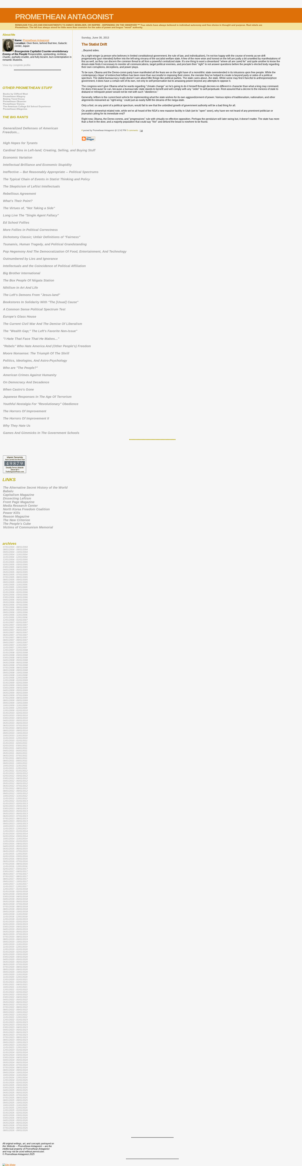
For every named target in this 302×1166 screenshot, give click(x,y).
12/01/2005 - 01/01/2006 (15, 589)
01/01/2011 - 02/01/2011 (15, 743)
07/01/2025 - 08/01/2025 (15, 1097)
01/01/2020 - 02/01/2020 (15, 952)
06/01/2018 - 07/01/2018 (15, 904)
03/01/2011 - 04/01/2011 (15, 748)
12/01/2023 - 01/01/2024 (15, 1050)
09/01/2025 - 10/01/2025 (15, 1102)
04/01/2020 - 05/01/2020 (15, 959)
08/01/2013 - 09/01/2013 (15, 821)
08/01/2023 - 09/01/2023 (15, 1040)
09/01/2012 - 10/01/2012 (15, 793)
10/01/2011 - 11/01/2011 (15, 765)
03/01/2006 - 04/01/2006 (15, 597)
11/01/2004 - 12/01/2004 (15, 557)
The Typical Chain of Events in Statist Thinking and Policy (46, 179)
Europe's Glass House (19, 316)
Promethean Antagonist (36, 40)
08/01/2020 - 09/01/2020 (15, 969)
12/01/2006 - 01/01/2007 (15, 620)
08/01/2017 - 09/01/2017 (15, 879)
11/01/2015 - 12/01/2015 (15, 853)
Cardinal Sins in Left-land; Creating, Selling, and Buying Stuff (49, 150)
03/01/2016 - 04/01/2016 (15, 858)
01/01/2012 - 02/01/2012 (15, 773)
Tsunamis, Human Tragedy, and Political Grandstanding (45, 244)
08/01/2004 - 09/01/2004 (15, 549)
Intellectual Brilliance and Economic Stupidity (37, 164)
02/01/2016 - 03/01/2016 (15, 856)
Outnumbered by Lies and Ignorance (30, 258)
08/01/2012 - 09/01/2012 (15, 791)
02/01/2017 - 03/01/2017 (15, 869)
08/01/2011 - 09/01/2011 (15, 760)
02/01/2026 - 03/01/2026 (15, 1115)
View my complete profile (17, 65)
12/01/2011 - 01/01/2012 (15, 770)
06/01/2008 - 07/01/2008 (15, 665)
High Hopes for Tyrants (20, 143)
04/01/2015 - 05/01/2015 (15, 846)
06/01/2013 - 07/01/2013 (15, 816)
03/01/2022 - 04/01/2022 (15, 997)
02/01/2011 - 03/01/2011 (15, 745)
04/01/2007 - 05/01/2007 (15, 630)
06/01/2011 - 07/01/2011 (15, 755)
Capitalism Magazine (18, 494)
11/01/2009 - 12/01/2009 (15, 708)
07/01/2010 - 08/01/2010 (15, 728)
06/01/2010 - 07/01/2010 (15, 725)
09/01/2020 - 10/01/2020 (15, 972)
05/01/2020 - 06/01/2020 (15, 962)
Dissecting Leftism (17, 498)
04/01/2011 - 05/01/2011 (15, 750)
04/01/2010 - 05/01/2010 (15, 720)
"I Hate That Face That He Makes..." (31, 339)
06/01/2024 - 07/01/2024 (15, 1065)
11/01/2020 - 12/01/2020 (15, 977)
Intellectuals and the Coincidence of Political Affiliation (44, 266)
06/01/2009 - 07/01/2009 (15, 695)
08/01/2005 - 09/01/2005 (15, 579)
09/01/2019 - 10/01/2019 (15, 941)
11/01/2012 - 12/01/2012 (15, 798)
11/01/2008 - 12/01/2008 (15, 677)
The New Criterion (16, 520)
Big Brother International (21, 273)
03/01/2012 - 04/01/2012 (15, 778)
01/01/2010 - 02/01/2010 (15, 713)
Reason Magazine (16, 516)
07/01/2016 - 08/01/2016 (15, 864)
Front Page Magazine (18, 502)
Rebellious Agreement (19, 193)
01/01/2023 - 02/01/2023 (15, 1022)
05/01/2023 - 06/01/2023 (15, 1032)
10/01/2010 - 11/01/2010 (15, 735)
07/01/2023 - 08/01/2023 (15, 1037)
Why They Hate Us (16, 425)
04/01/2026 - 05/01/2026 (15, 1120)
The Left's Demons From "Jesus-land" (31, 295)
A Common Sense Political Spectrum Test (34, 309)
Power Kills (11, 513)
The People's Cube (17, 523)
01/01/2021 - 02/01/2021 (15, 982)
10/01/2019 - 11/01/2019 (15, 944)
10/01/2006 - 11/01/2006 (15, 615)
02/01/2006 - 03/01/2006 (15, 594)
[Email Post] (141, 130)
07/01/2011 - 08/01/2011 (15, 758)
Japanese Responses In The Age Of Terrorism (37, 396)
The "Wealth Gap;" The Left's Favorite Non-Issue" (40, 331)
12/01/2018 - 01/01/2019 (15, 919)
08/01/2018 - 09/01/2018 (15, 909)
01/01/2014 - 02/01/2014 (15, 833)
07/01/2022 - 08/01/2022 (15, 1007)
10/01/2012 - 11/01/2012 (15, 796)
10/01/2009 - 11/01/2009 (15, 705)
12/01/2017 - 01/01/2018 (15, 889)
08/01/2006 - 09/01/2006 (15, 610)
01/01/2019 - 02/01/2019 (15, 921)
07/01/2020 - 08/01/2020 (15, 967)
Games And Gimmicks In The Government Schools (41, 433)
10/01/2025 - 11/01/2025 (15, 1105)
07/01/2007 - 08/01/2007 (15, 637)
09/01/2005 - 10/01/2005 (15, 582)
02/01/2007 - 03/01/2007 (15, 625)
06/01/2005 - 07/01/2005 (15, 574)
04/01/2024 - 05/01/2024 (15, 1060)
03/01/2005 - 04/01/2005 (15, 567)
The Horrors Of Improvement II (26, 418)
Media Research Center (20, 505)
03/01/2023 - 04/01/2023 (15, 1027)
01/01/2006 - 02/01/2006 (15, 592)
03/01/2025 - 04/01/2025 (15, 1087)
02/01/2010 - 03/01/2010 (15, 715)
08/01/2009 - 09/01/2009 (15, 700)
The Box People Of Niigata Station (28, 280)
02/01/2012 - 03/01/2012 (15, 776)
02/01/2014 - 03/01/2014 (15, 836)
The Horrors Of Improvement (24, 411)
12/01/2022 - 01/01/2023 (15, 1019)
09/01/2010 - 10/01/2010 (15, 733)
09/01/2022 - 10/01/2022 (15, 1012)
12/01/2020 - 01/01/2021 (15, 979)
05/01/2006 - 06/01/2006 (15, 602)
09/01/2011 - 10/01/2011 (15, 763)
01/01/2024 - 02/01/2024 (15, 1052)
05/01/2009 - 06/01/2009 (15, 693)
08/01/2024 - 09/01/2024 (15, 1070)
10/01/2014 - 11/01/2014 (15, 838)
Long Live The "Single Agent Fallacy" (31, 215)
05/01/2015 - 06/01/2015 (15, 848)
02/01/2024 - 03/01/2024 (15, 1055)
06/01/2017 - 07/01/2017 (15, 874)
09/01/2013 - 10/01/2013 (15, 823)
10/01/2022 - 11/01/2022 (15, 1014)
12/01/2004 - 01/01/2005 (15, 559)
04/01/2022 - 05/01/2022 (15, 999)
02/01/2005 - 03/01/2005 (15, 564)
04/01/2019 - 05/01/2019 (15, 929)
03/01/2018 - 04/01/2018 (15, 896)
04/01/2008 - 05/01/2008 (15, 660)
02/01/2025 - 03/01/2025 (15, 1085)
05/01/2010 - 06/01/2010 (15, 723)
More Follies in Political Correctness (30, 230)
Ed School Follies (16, 222)
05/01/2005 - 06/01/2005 (15, 572)
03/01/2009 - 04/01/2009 (15, 687)
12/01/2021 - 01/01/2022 (15, 989)
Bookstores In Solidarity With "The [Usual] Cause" (40, 302)
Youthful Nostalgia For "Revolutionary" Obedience (40, 404)
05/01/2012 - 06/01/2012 (15, 783)
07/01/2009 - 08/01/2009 (15, 698)
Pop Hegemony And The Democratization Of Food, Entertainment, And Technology (64, 251)
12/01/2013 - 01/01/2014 (15, 831)
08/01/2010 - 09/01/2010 (15, 730)
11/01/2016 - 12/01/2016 (15, 866)
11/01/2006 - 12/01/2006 (15, 617)
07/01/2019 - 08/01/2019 (15, 936)
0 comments (132, 130)
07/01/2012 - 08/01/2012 (15, 788)
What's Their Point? (18, 201)
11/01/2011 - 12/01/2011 (15, 768)
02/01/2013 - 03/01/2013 (15, 806)
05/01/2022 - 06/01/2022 (15, 1002)
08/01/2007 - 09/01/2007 (15, 640)
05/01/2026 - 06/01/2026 (15, 1123)
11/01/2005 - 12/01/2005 (15, 587)
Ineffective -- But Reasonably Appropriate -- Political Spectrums (50, 172)
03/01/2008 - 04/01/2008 (15, 657)
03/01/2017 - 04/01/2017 (15, 871)
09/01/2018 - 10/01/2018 (15, 911)
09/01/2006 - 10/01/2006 (15, 612)
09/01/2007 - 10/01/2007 (15, 642)
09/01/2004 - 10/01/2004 (15, 552)
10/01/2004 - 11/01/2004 (15, 554)
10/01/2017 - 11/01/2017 (15, 884)
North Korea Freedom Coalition (26, 509)
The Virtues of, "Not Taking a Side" (29, 208)
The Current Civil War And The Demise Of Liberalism (42, 323)
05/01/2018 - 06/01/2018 (15, 901)
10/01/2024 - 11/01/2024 (15, 1075)
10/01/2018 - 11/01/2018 (15, 914)
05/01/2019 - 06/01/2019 (15, 931)
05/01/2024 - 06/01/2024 (15, 1062)
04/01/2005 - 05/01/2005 (15, 569)
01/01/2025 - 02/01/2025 (15, 1082)
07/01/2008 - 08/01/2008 (15, 667)
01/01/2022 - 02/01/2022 (15, 992)
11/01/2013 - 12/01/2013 (15, 828)
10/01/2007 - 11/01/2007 (15, 645)
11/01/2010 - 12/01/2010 (15, 738)
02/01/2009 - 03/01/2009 (15, 685)
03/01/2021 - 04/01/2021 (15, 984)
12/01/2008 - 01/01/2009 (15, 680)
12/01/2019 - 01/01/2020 (15, 949)
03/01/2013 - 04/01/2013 (15, 808)
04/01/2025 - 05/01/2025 (15, 1090)
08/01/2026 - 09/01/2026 (15, 1130)
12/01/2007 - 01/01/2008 (15, 650)
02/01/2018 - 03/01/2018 (15, 894)
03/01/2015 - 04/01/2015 (15, 843)
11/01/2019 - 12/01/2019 (15, 946)
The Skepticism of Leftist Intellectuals (31, 186)
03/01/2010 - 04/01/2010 (15, 718)
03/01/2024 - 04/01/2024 (15, 1057)
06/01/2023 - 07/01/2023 (15, 1035)
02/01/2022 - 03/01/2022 (15, 994)
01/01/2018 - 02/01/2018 (15, 891)
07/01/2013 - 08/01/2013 (15, 818)
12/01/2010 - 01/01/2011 (15, 740)
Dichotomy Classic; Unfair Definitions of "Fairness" (41, 237)
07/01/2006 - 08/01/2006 (15, 607)
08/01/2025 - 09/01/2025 (15, 1100)
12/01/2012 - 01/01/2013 (15, 801)
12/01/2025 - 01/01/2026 (15, 1110)
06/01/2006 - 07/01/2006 (15, 605)
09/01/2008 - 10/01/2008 (15, 672)
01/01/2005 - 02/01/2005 (15, 562)
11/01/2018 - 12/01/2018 (15, 916)
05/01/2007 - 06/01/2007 (15, 632)
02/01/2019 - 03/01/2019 (15, 924)
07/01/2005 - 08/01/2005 (15, 577)
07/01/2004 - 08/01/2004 (15, 547)
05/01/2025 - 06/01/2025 (15, 1092)
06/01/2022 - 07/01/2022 (15, 1004)
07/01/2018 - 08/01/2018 (15, 906)
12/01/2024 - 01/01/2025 (15, 1080)
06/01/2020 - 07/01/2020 (15, 964)
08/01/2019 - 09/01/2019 (15, 939)
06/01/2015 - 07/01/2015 (15, 851)
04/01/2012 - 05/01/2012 (15, 781)
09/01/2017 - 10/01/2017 (15, 881)
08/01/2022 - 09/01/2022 (15, 1009)
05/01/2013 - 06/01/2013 (15, 813)
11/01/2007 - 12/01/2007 (15, 647)
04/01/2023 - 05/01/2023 (15, 1029)
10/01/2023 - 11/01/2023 (15, 1045)
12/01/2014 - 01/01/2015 (15, 841)
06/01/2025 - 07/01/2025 (15, 1095)
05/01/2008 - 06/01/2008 (15, 662)
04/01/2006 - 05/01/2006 (15, 599)
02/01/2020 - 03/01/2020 (15, 954)
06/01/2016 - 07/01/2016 (15, 861)
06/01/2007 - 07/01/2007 (15, 635)
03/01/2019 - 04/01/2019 (15, 926)
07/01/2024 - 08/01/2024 (15, 1067)
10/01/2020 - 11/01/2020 (15, 974)
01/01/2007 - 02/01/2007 (15, 622)
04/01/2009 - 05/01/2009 (15, 690)
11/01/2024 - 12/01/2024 (15, 1077)
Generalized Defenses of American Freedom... (30, 130)
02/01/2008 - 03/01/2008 (15, 655)
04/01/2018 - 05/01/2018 (15, 899)
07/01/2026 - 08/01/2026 (15, 1128)
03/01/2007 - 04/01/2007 (15, 627)
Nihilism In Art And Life (20, 287)
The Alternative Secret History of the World (35, 487)
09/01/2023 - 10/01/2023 (15, 1042)
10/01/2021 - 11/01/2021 (15, 987)
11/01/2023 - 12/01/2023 (15, 1047)
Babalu (8, 491)
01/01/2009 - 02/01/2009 (15, 682)
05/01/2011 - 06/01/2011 (15, 753)
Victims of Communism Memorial (28, 527)
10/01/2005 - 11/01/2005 (15, 584)
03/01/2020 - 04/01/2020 (15, 957)
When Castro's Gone (18, 389)
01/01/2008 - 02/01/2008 (15, 652)
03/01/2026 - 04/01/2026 (15, 1117)
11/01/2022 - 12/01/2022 (15, 1017)
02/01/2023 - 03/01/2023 (15, 1024)
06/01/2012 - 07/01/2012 (15, 786)
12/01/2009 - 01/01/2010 (15, 710)
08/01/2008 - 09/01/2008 (15, 670)
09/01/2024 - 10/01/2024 (15, 1072)
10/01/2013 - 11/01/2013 (15, 826)
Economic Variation (17, 157)
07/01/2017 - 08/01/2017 (15, 876)
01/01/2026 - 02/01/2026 (15, 1112)
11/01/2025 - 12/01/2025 (15, 1107)
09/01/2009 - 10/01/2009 (15, 703)
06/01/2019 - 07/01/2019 (15, 934)
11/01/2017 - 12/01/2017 (15, 886)
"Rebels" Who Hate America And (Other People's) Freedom (47, 346)
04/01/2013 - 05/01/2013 (15, 811)
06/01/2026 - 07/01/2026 (15, 1125)
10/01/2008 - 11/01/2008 (15, 675)
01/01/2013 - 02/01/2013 (15, 803)
